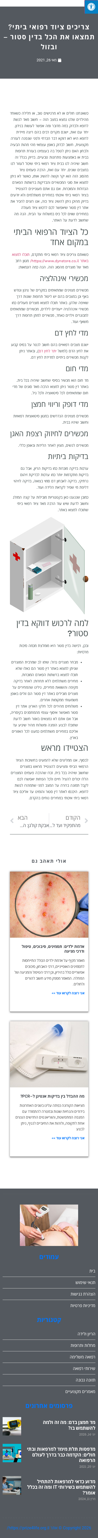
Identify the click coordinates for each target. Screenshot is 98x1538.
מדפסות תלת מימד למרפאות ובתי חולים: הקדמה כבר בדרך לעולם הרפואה (61, 1454)
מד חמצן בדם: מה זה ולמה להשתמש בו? (69, 1425)
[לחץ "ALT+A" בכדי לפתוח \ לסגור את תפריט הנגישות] (91, 7)
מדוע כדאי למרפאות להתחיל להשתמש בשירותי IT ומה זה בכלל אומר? (61, 1487)
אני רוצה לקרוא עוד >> (68, 993)
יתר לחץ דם (47, 351)
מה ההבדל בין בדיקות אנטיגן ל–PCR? (52, 1096)
